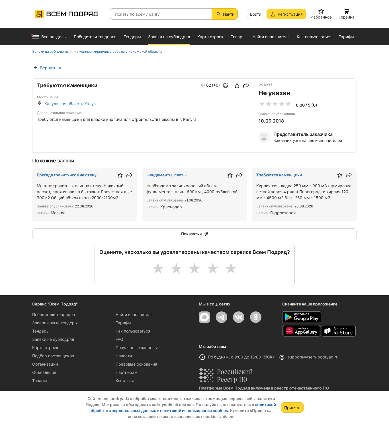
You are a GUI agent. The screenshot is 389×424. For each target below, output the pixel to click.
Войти (255, 14)
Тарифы (123, 322)
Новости (124, 355)
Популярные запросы (137, 347)
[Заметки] (225, 85)
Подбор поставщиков (53, 355)
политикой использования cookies (194, 410)
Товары (39, 380)
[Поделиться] (246, 85)
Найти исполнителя (134, 314)
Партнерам (127, 372)
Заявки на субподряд (53, 339)
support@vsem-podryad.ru (313, 356)
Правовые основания (136, 364)
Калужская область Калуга (71, 103)
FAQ (119, 339)
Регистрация (290, 14)
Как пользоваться (133, 331)
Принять (292, 407)
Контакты (125, 380)
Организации (45, 364)
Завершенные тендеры (55, 322)
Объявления (44, 372)
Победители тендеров (53, 314)
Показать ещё (194, 233)
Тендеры (41, 331)
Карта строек (45, 347)
